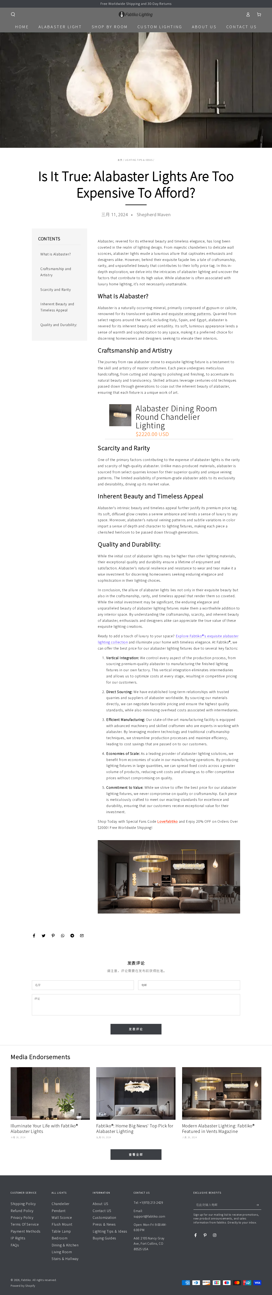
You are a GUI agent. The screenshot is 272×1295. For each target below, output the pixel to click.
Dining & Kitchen (65, 1245)
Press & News (104, 1224)
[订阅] (258, 1205)
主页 (120, 160)
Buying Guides (104, 1238)
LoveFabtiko (167, 821)
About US (100, 1203)
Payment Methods (26, 1231)
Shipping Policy (23, 1203)
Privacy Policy (22, 1217)
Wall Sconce (62, 1217)
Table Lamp (61, 1231)
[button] (12, 14)
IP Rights (18, 1238)
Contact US (102, 1210)
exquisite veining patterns (190, 313)
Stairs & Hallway (65, 1258)
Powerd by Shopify (23, 1285)
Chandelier (60, 1203)
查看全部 (136, 1154)
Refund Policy (22, 1210)
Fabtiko (26, 1280)
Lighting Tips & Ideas (139, 160)
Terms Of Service (25, 1224)
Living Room (62, 1252)
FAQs (15, 1245)
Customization (104, 1217)
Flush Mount (62, 1224)
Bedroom (59, 1238)
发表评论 (136, 1029)
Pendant (58, 1210)
